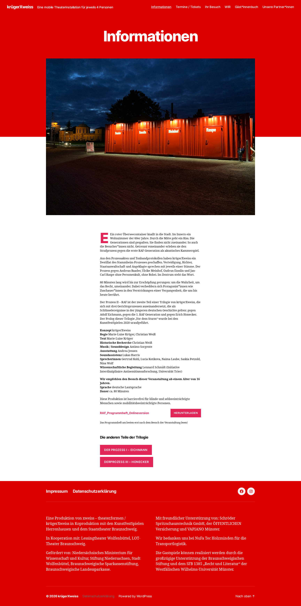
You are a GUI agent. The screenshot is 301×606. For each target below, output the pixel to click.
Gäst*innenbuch (246, 7)
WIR (228, 7)
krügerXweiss (20, 7)
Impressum (57, 491)
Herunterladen (186, 413)
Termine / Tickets (188, 7)
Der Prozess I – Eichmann (126, 450)
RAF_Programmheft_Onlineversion (124, 413)
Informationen (161, 7)
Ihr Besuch (212, 7)
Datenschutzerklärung (94, 491)
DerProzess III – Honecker (126, 462)
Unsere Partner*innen (278, 7)
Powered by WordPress (135, 596)
